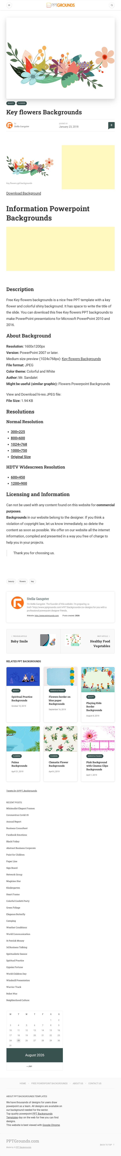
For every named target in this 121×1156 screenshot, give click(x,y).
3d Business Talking (16, 947)
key (32, 581)
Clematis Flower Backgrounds (58, 764)
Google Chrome (51, 1125)
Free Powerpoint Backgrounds (49, 1083)
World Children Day (16, 973)
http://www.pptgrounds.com (47, 616)
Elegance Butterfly (15, 914)
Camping (11, 920)
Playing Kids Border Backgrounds (94, 706)
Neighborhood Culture (17, 1000)
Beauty (11, 103)
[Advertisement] (88, 167)
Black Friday (12, 841)
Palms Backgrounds (19, 764)
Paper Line (11, 861)
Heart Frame (13, 894)
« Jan (29, 1066)
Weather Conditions (16, 927)
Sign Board (11, 867)
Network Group (14, 874)
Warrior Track (13, 986)
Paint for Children (15, 854)
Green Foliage (13, 907)
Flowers (21, 103)
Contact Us (94, 1083)
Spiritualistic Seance (16, 953)
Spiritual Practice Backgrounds (22, 698)
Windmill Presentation (18, 980)
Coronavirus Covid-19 (17, 814)
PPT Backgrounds (23, 1147)
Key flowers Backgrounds (81, 359)
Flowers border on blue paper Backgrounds (59, 700)
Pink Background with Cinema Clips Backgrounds (97, 766)
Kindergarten (13, 887)
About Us (78, 1083)
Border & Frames (57, 690)
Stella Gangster (21, 126)
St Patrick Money (15, 940)
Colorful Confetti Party (17, 900)
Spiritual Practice (15, 960)
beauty (11, 581)
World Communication (18, 934)
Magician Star (13, 881)
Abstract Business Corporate (21, 848)
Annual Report (13, 821)
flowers (23, 581)
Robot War (11, 993)
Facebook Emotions (16, 834)
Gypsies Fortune (14, 967)
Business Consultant (17, 828)
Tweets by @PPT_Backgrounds (21, 791)
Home (23, 1083)
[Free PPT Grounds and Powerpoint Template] (60, 5)
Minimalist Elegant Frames (20, 808)
